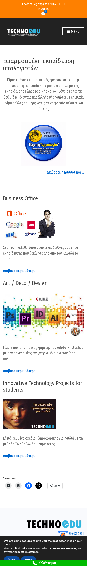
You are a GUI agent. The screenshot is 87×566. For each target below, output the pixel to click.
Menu (75, 31)
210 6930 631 (57, 4)
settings (33, 552)
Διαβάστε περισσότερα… (65, 172)
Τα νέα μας (43, 9)
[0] (43, 13)
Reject (28, 559)
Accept (12, 559)
